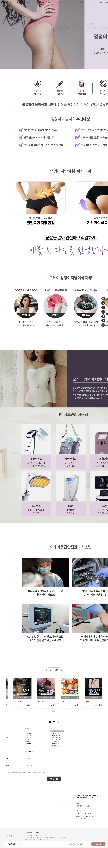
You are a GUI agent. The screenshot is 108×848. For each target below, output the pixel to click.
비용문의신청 (54, 779)
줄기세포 (69, 2)
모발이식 (49, 2)
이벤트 (100, 2)
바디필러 (39, 2)
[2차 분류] (35, 844)
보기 (44, 772)
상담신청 (98, 844)
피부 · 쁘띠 (59, 2)
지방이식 (28, 2)
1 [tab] (52, 711)
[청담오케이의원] (5, 2)
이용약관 (37, 832)
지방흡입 (18, 2)
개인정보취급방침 (28, 832)
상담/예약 (90, 2)
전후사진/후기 (79, 2)
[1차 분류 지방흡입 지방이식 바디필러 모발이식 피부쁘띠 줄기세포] (23, 844)
